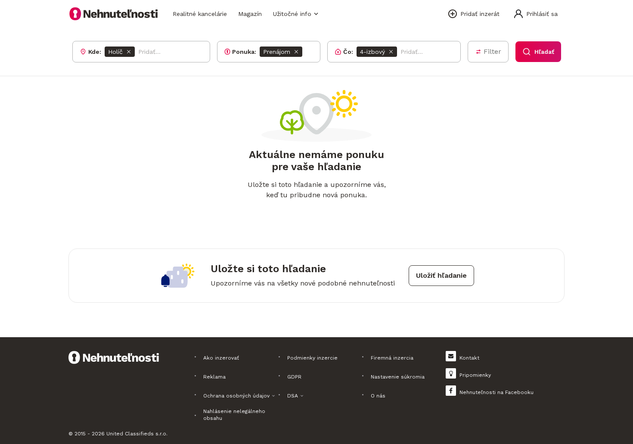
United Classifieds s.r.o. (137, 434)
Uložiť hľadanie (441, 275)
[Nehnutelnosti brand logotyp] (113, 13)
